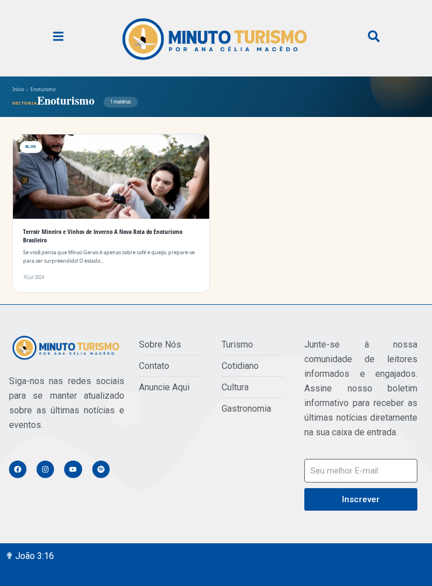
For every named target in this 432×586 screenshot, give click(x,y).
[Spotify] (101, 469)
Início (18, 89)
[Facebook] (17, 469)
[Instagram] (45, 469)
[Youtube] (73, 469)
